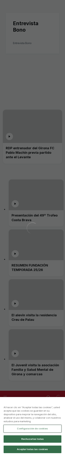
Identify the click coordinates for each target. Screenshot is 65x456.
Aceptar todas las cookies (32, 449)
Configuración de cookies (32, 428)
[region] (32, 426)
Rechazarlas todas (32, 438)
